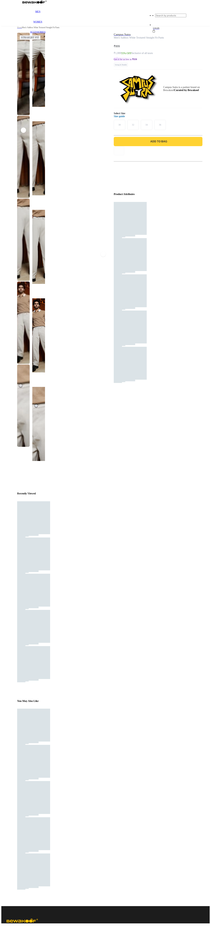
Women (37, 22)
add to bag (158, 141)
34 (146, 125)
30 (119, 125)
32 (133, 125)
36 (160, 125)
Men (37, 11)
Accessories (37, 32)
